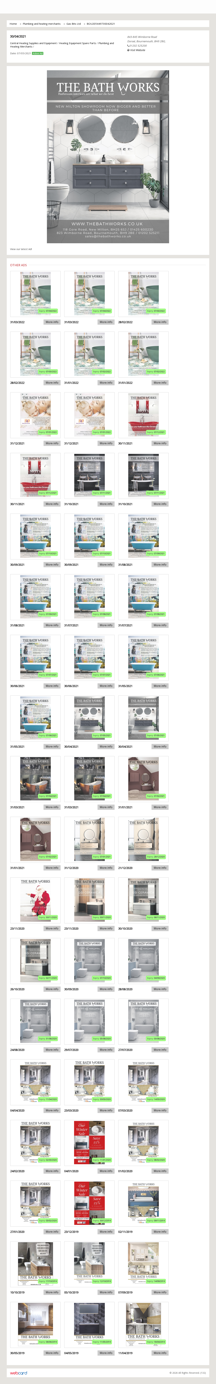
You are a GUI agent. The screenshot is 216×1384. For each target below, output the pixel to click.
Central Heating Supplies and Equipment (33, 43)
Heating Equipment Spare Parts (77, 43)
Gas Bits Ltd (73, 23)
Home (13, 23)
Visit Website (137, 50)
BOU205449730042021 (101, 23)
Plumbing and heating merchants (42, 23)
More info (52, 322)
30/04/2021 (18, 36)
